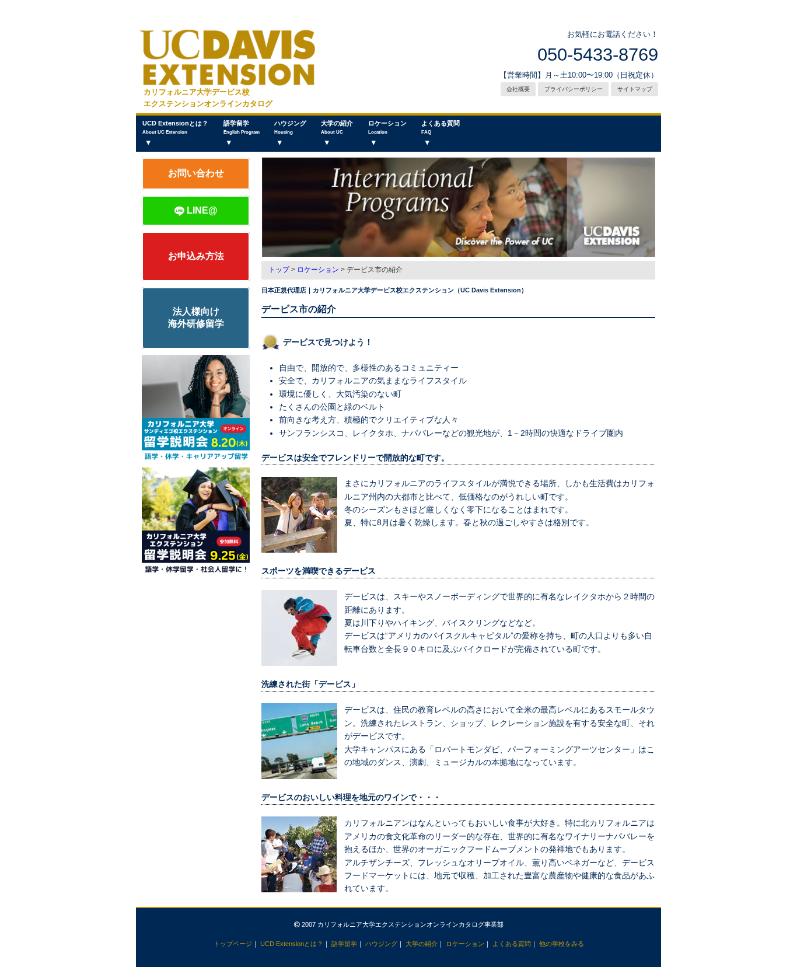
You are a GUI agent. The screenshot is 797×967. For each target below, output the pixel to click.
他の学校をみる (561, 943)
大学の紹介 (337, 127)
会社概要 (518, 89)
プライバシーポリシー (573, 89)
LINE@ (201, 210)
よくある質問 (440, 127)
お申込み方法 (196, 256)
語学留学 (241, 127)
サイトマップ (634, 89)
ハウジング (290, 127)
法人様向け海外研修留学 (196, 317)
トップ (278, 270)
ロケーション (387, 127)
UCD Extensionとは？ (175, 127)
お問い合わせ (196, 173)
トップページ (233, 943)
